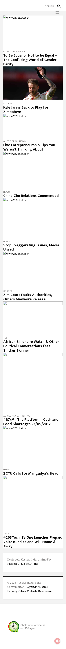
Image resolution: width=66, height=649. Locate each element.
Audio (6, 416)
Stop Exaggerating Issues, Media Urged (31, 247)
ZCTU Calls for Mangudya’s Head (30, 473)
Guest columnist (14, 52)
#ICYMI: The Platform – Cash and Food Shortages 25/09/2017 (30, 421)
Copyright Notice (37, 587)
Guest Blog (10, 141)
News (22, 141)
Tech (6, 338)
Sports (8, 104)
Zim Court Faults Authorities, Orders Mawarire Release (27, 297)
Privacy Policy (16, 591)
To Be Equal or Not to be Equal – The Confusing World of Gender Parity (30, 59)
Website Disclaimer (40, 591)
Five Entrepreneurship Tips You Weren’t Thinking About (29, 147)
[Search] (57, 6)
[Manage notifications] (57, 641)
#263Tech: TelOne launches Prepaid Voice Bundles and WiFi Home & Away (32, 541)
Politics (25, 416)
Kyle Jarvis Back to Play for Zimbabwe (25, 109)
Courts (8, 291)
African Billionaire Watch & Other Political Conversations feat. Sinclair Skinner (31, 346)
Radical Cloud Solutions (22, 563)
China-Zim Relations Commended (31, 195)
